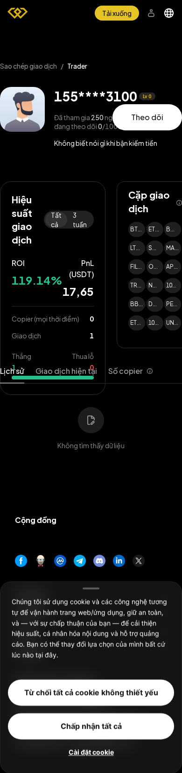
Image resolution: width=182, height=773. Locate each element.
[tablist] (76, 371)
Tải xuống (117, 13)
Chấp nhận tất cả (91, 725)
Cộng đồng (35, 520)
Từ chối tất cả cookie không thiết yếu (91, 692)
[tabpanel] (91, 422)
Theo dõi (147, 117)
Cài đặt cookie (91, 752)
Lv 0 (147, 96)
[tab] (130, 371)
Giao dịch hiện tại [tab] (66, 371)
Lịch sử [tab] (12, 371)
